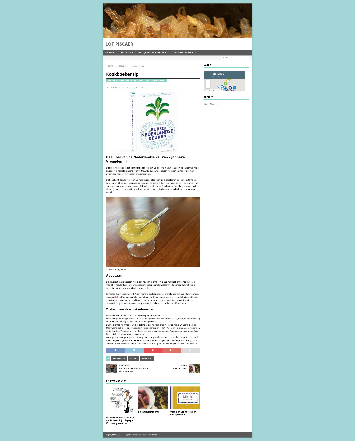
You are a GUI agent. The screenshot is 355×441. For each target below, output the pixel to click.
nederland (147, 358)
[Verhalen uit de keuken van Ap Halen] (185, 397)
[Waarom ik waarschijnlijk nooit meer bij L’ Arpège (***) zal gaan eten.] (121, 400)
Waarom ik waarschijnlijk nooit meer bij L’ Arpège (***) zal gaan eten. (120, 420)
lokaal (133, 358)
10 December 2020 (117, 87)
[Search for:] (235, 57)
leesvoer (126, 52)
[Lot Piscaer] (177, 36)
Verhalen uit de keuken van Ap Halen (183, 413)
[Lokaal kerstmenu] (153, 397)
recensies (110, 52)
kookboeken (119, 358)
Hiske (117, 297)
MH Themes (154, 435)
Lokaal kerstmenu (148, 411)
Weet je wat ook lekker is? (152, 52)
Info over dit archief (184, 52)
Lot (130, 87)
